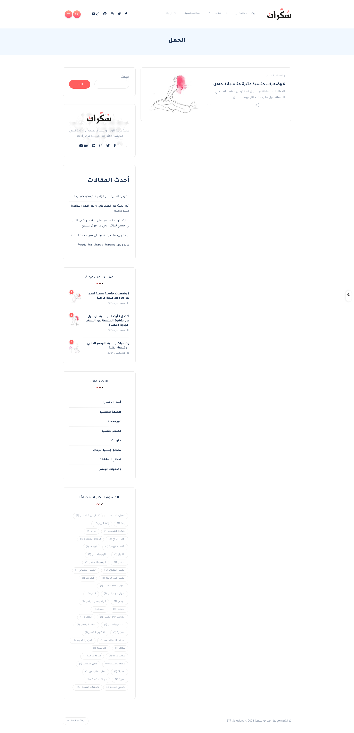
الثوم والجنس (97, 554)
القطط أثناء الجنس (112, 640)
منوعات (116, 440)
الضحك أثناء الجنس (112, 617)
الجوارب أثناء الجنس (112, 586)
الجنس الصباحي (95, 562)
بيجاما (120, 648)
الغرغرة (119, 632)
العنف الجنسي (86, 625)
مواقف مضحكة (97, 679)
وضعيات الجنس (245, 13)
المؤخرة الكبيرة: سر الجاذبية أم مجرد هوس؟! (101, 196)
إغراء (91, 531)
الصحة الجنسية (218, 13)
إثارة (121, 523)
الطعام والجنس (114, 625)
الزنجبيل (119, 609)
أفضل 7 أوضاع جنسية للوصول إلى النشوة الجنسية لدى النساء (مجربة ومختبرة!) (107, 321)
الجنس (119, 562)
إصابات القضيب (114, 531)
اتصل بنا (171, 13)
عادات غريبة (117, 656)
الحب (91, 594)
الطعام (86, 617)
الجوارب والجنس (114, 594)
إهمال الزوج (117, 539)
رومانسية (100, 648)
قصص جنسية (111, 431)
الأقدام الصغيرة (90, 539)
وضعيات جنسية (87, 687)
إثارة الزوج (101, 523)
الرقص (119, 601)
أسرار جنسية (116, 516)
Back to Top (77, 721)
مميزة (120, 679)
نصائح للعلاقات (110, 459)
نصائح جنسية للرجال (107, 450)
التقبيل (119, 554)
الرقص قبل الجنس (94, 601)
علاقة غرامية (92, 656)
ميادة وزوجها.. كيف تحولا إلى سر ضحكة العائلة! (99, 235)
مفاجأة (119, 672)
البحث (125, 77)
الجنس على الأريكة (113, 578)
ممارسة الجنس (95, 672)
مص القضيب (88, 664)
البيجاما (91, 547)
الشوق (99, 609)
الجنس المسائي (85, 570)
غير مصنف (114, 421)
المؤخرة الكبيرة (82, 640)
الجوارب (88, 578)
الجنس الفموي (114, 570)
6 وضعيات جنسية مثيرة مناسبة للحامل (249, 85)
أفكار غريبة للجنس (88, 516)
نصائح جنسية (115, 687)
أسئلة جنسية (192, 13)
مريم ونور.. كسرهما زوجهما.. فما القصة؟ (103, 245)
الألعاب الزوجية (115, 547)
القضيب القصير (95, 632)
